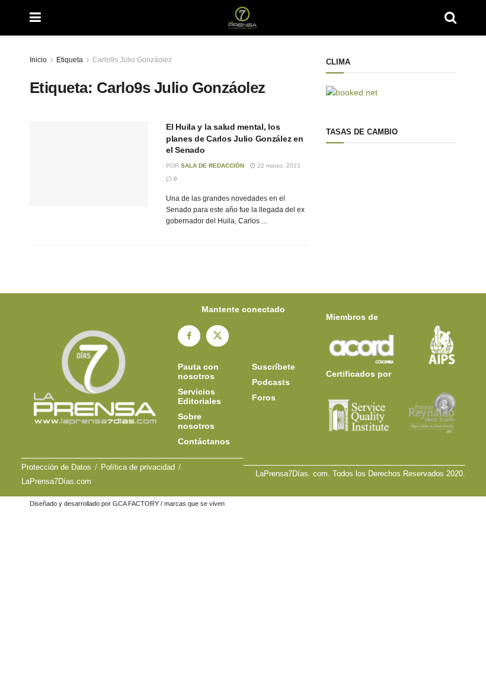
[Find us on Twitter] (217, 336)
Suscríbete (273, 366)
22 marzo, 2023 (277, 165)
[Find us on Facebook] (189, 336)
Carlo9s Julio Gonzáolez (132, 60)
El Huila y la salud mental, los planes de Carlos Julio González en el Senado (234, 138)
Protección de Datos (56, 467)
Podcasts (271, 382)
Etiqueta (69, 60)
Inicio (38, 60)
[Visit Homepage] (243, 18)
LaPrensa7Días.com (56, 481)
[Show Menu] (35, 18)
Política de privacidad (138, 467)
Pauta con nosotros (198, 371)
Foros (264, 397)
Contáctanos (204, 441)
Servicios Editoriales (199, 396)
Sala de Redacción (212, 165)
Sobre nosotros (196, 421)
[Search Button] (450, 18)
